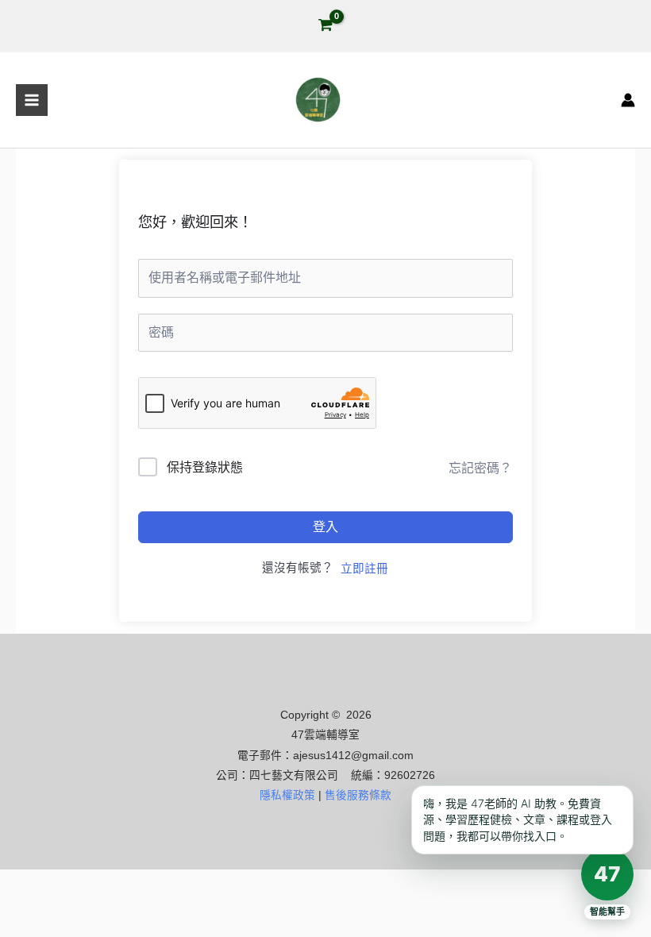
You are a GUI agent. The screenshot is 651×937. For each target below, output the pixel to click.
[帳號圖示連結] (628, 100)
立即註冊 (364, 568)
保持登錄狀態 (205, 467)
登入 (325, 527)
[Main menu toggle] (32, 100)
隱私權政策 (287, 795)
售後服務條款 (358, 795)
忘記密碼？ (480, 468)
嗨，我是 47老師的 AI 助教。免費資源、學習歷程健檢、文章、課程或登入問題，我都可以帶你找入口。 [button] (517, 819)
